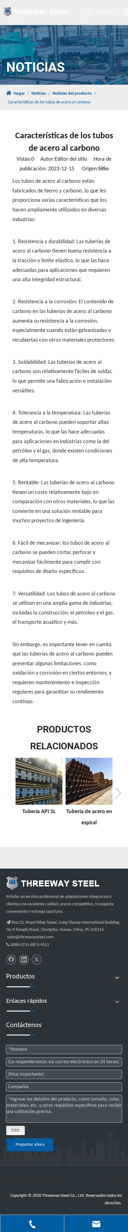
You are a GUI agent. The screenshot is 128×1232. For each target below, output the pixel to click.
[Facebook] (11, 959)
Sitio (103, 169)
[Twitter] (37, 959)
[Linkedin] (24, 959)
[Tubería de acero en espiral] (89, 781)
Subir (15, 1130)
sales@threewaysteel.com (30, 937)
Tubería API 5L (39, 812)
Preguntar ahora (30, 1144)
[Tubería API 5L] (39, 781)
